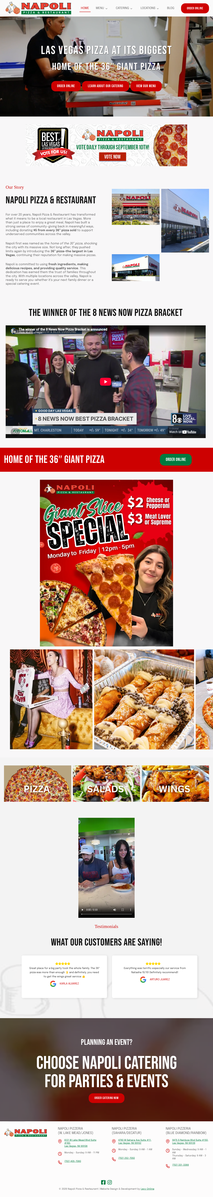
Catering (122, 8)
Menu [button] (100, 8)
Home (85, 8)
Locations (148, 8)
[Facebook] (103, 1182)
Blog (170, 8)
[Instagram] (109, 1182)
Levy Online (147, 1189)
